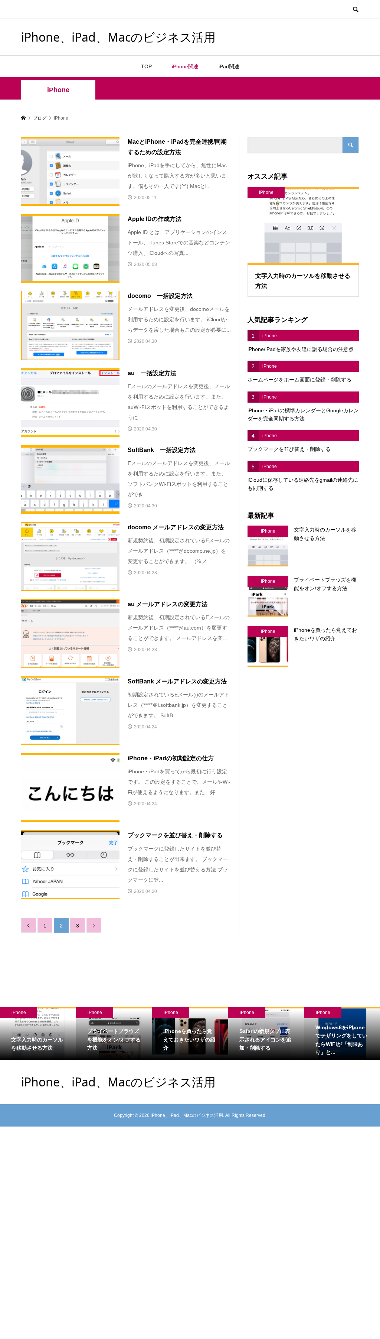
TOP (146, 66)
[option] (38, 1033)
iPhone (58, 90)
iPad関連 (229, 66)
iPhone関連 (185, 66)
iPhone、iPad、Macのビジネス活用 (118, 37)
